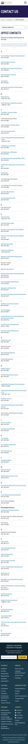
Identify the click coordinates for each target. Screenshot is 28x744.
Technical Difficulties (20, 740)
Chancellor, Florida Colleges (9, 112)
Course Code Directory (7, 191)
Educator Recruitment (7, 269)
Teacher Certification (7, 609)
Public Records (20, 737)
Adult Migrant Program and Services (11, 68)
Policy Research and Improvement (11, 495)
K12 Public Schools (6, 451)
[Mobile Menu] (25, 3)
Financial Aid (4, 673)
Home (2, 20)
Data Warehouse (6, 207)
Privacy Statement (12, 737)
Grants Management (7, 359)
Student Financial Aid (7, 724)
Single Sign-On (5, 573)
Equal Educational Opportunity (10, 281)
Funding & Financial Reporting (9, 331)
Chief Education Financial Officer (10, 125)
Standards (4, 678)
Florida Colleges (5, 310)
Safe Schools (4, 541)
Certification (4, 688)
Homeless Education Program (9, 375)
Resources (4, 700)
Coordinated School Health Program (11, 185)
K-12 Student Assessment (8, 444)
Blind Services (5, 97)
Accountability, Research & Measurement (13, 56)
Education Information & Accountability (12, 229)
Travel (17, 701)
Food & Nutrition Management (10, 324)
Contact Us (10, 20)
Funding (17, 691)
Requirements (5, 676)
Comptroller (4, 173)
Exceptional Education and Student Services (13, 294)
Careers (17, 720)
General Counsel (6, 340)
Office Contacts (8, 27)
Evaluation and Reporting (8, 288)
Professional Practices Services (10, 510)
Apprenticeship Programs (8, 74)
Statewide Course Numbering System (12, 579)
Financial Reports (20, 688)
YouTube (19, 715)
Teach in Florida (5, 703)
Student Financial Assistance (9, 600)
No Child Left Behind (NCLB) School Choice (13, 485)
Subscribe (22, 657)
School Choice (19, 675)
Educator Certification (7, 250)
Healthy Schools (5, 368)
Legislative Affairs (6, 460)
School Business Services (8, 548)
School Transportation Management (11, 567)
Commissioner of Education (9, 152)
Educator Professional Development (11, 256)
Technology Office (6, 616)
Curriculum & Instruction (8, 198)
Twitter (19, 713)
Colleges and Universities (8, 146)
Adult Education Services (8, 62)
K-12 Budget (4, 438)
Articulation (4, 81)
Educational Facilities (7, 244)
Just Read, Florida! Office (8, 429)
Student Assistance (6, 594)
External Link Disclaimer (13, 742)
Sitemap (5, 737)
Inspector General (6, 398)
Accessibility (5, 740)
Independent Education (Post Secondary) (13, 384)
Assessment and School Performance (12, 87)
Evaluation (4, 693)
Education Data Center (7, 223)
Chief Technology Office (8, 131)
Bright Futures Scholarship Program (11, 103)
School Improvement (7, 554)
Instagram (20, 718)
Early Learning (5, 217)
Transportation (19, 698)
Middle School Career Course (9, 476)
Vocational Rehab (6, 633)
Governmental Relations (8, 353)
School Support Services (8, 560)
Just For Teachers (6, 422)
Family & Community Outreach (10, 303)
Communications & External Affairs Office (13, 158)
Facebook (19, 710)
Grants (17, 693)
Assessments (5, 681)
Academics (4, 668)
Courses (3, 671)
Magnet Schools (5, 469)
